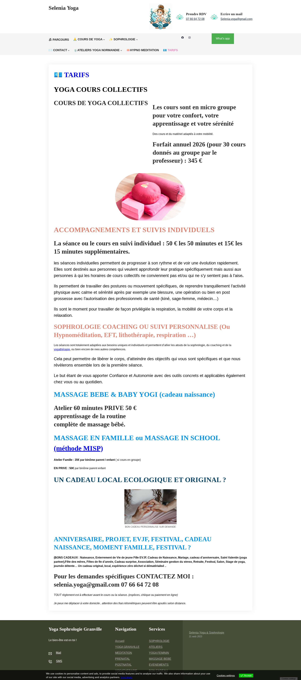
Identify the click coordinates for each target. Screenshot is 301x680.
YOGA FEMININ (159, 652)
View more (126, 677)
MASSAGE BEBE (160, 658)
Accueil (119, 641)
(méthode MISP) (78, 448)
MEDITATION (123, 652)
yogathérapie (62, 349)
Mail (58, 652)
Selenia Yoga (64, 8)
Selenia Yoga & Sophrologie (206, 632)
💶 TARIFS (71, 75)
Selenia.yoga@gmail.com (236, 18)
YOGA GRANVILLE (127, 646)
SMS (59, 661)
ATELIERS (156, 646)
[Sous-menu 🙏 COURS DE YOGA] (104, 39)
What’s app (223, 38)
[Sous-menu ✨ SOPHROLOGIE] (137, 39)
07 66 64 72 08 (195, 18)
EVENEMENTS (159, 664)
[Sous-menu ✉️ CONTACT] (69, 50)
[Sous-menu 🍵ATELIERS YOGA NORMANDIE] (121, 50)
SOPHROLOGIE (159, 641)
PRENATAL (122, 658)
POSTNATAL (123, 664)
